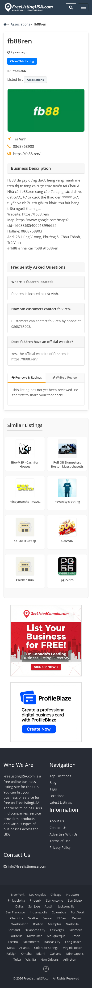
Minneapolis (75, 953)
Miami (40, 953)
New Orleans (50, 959)
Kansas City (52, 942)
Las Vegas (57, 930)
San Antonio (54, 900)
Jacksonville (66, 906)
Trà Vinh (19, 139)
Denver (47, 918)
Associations (20, 24)
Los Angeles (37, 894)
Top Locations (60, 776)
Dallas (19, 906)
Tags (53, 789)
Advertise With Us (64, 834)
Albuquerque (56, 936)
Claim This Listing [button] (22, 61)
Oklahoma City (35, 930)
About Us (57, 821)
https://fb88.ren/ (27, 153)
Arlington (69, 959)
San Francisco (15, 912)
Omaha (26, 953)
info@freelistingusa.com (27, 866)
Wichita (30, 959)
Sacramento (31, 942)
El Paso (62, 918)
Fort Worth (78, 912)
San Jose (34, 906)
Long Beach (73, 942)
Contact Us (58, 827)
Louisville (15, 936)
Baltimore (75, 930)
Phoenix (35, 900)
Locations (57, 796)
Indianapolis (38, 912)
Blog (53, 782)
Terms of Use (60, 841)
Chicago (56, 894)
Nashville (72, 924)
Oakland (56, 953)
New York (18, 894)
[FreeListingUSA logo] (28, 7)
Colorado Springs (46, 948)
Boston (38, 924)
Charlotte (16, 918)
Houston (72, 894)
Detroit (77, 918)
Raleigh (11, 953)
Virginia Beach (73, 948)
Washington (19, 924)
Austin (49, 906)
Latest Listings (61, 802)
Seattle (33, 918)
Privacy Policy (60, 847)
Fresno (13, 942)
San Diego (75, 900)
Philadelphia (16, 900)
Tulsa (17, 959)
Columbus (59, 912)
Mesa (11, 948)
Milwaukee (34, 936)
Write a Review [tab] (66, 377)
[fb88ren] (46, 109)
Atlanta (24, 948)
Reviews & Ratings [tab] (28, 377)
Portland (14, 930)
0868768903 (23, 146)
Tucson (75, 936)
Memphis (54, 924)
